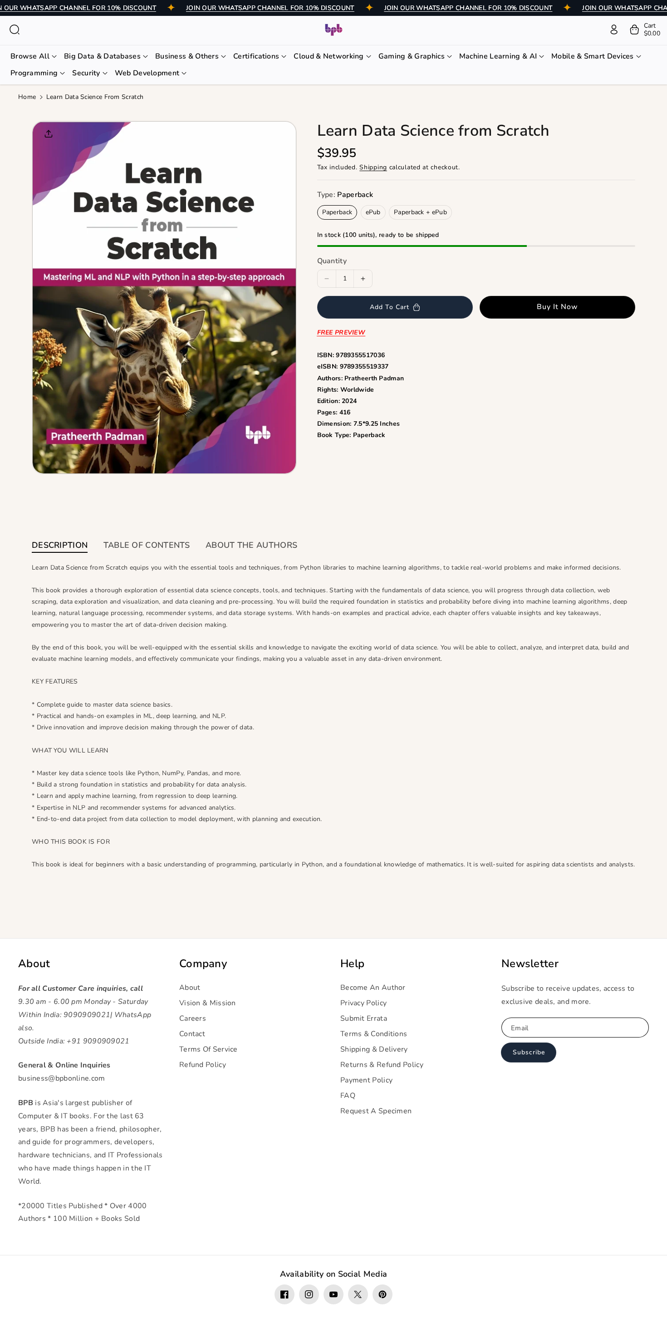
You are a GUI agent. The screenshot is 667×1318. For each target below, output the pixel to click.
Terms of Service (208, 1049)
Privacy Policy (363, 1003)
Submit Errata (363, 1018)
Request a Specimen (376, 1111)
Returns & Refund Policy (381, 1065)
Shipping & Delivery (374, 1049)
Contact (192, 1034)
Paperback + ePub (420, 212)
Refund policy (202, 1065)
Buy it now (557, 307)
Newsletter (530, 964)
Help (352, 964)
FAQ (347, 1096)
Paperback (337, 212)
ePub (373, 212)
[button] (14, 29)
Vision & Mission (207, 1003)
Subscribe (529, 1052)
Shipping (373, 167)
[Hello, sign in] (614, 29)
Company (203, 964)
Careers (192, 1018)
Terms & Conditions (373, 1034)
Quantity (332, 261)
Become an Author (373, 988)
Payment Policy (366, 1080)
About (34, 964)
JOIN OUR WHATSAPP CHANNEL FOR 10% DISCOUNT (270, 8)
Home (27, 97)
